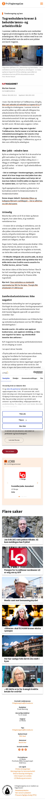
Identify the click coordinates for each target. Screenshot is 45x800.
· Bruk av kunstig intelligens (22, 773)
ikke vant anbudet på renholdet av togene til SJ (21, 104)
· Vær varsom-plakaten (23, 793)
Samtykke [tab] (6, 378)
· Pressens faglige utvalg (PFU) (25, 795)
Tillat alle (22, 414)
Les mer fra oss (14, 440)
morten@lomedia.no (8, 91)
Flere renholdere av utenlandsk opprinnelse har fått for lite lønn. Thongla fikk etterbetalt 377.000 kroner (20, 285)
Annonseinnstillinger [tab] (29, 378)
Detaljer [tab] (16, 378)
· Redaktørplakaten (21, 790)
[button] (37, 483)
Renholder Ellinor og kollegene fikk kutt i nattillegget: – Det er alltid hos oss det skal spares (22, 201)
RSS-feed (22, 736)
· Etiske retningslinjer (22, 769)
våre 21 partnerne (13, 389)
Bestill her (22, 742)
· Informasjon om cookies (23, 776)
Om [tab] (41, 378)
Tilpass (21, 420)
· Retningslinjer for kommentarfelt (22, 771)
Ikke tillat (22, 426)
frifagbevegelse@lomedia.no (22, 703)
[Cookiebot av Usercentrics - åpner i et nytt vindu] (33, 372)
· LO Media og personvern (22, 778)
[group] (22, 483)
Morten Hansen (8, 88)
